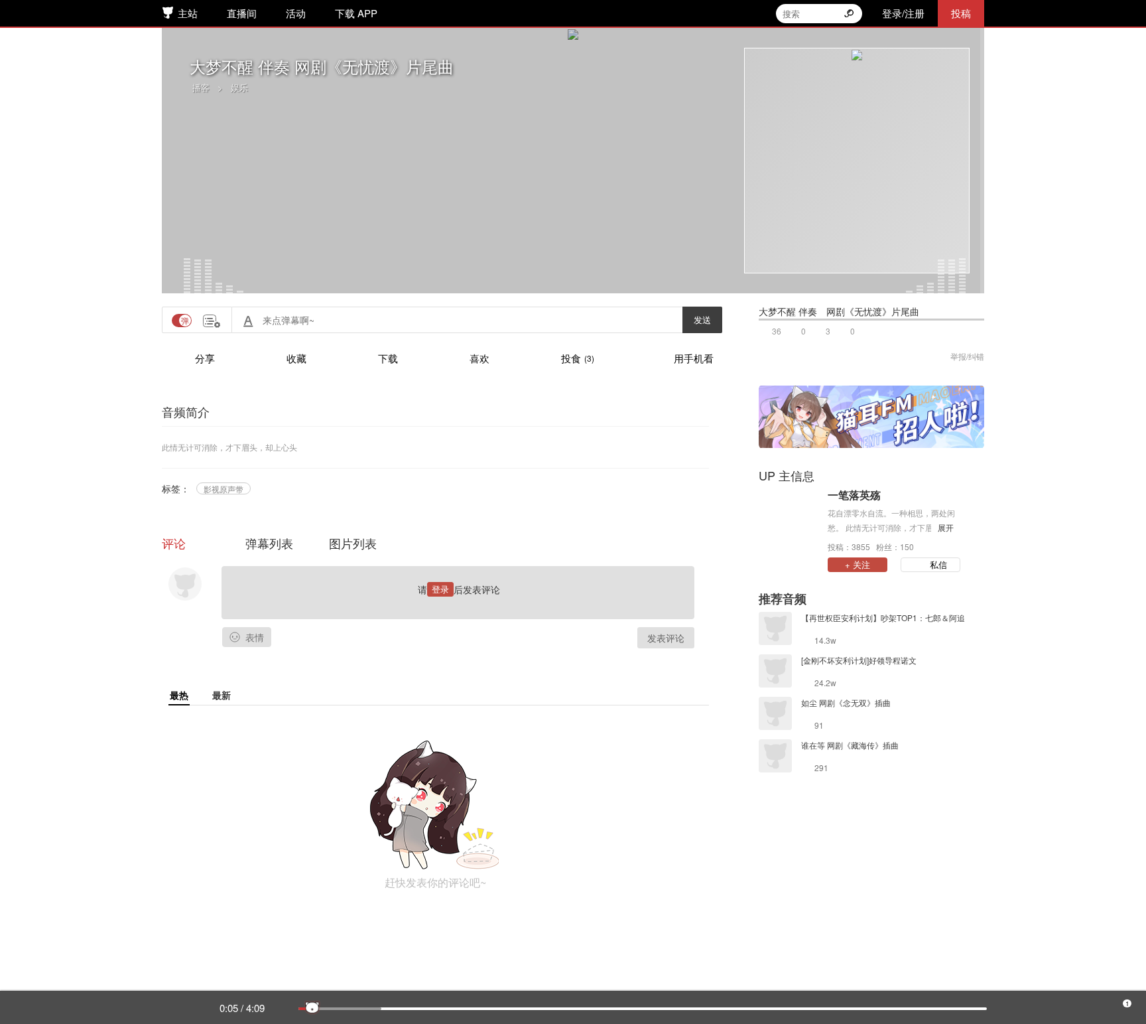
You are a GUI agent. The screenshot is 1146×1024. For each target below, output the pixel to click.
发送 (702, 319)
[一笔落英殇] (790, 519)
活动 (296, 13)
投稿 (961, 13)
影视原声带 (223, 488)
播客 (201, 87)
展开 (946, 527)
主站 (188, 13)
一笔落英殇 (854, 495)
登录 (440, 589)
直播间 (242, 13)
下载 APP (356, 13)
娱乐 (239, 87)
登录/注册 (903, 13)
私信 (938, 564)
